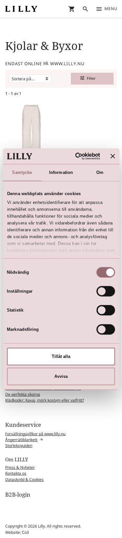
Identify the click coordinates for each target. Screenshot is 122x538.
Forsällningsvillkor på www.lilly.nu (35, 434)
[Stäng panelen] (113, 156)
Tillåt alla (61, 356)
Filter (88, 78)
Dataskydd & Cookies (24, 479)
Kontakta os (15, 473)
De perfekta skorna (22, 394)
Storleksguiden (18, 445)
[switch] (106, 291)
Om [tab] (99, 172)
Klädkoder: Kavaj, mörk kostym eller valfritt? (44, 400)
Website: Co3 (17, 532)
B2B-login (17, 494)
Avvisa (61, 376)
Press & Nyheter (20, 467)
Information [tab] (61, 172)
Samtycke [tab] (22, 172)
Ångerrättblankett (21, 439)
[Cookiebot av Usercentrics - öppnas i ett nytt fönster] (74, 156)
